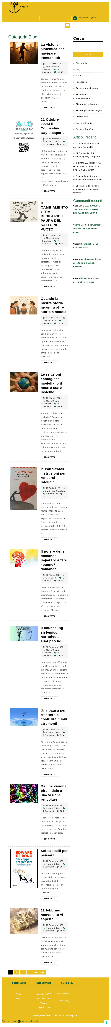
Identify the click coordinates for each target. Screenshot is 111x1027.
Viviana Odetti (53, 141)
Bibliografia (81, 63)
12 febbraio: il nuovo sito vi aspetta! (53, 914)
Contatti (19, 994)
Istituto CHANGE (43, 994)
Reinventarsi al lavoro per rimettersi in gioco (87, 228)
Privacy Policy (63, 993)
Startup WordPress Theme (46, 1015)
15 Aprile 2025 (53, 488)
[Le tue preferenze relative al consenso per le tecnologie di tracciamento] (106, 1022)
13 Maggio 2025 (54, 398)
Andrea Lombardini (29, 1021)
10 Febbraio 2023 (54, 925)
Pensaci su (81, 82)
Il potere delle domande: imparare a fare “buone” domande (54, 560)
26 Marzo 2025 (53, 575)
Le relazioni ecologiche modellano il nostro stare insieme (51, 383)
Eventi (79, 76)
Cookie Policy (63, 1000)
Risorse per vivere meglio (89, 110)
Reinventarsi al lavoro (87, 88)
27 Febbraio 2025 (54, 647)
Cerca (78, 38)
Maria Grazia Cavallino (54, 491)
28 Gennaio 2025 (54, 729)
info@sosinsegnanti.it (88, 17)
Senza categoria (84, 123)
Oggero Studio (43, 1007)
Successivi (39, 972)
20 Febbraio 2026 (54, 64)
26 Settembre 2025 (55, 139)
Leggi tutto (51, 108)
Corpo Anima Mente (43, 998)
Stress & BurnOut (85, 129)
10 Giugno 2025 (54, 235)
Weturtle (43, 1003)
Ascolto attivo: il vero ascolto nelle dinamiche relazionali (87, 263)
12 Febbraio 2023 (54, 861)
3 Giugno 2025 (53, 318)
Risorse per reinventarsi (88, 104)
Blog (78, 69)
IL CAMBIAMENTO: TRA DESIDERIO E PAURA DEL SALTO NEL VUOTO (54, 216)
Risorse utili (82, 117)
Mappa (19, 998)
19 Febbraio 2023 (54, 805)
